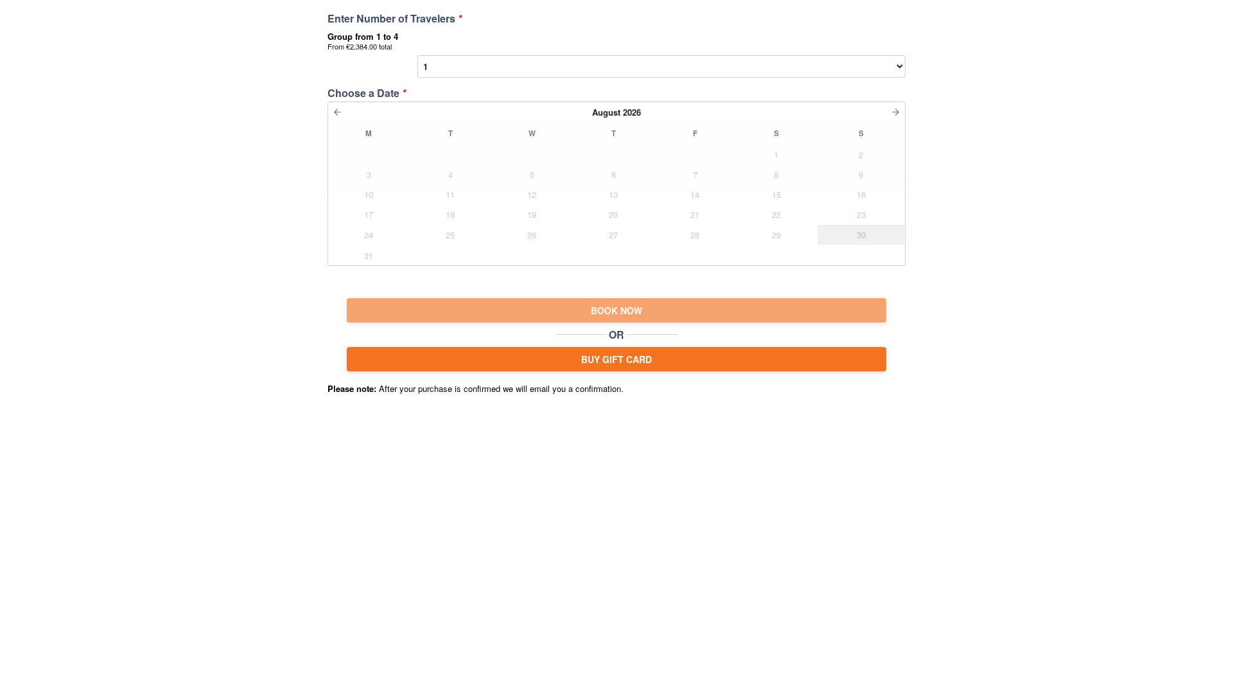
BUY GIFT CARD (616, 359)
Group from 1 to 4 (363, 40)
